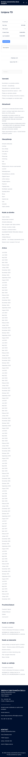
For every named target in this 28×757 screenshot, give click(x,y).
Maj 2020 (4, 435)
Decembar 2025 (6, 270)
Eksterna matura (6, 649)
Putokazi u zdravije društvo (9, 229)
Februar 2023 (5, 353)
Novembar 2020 (6, 420)
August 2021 (5, 398)
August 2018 (5, 488)
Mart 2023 (5, 350)
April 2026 (4, 260)
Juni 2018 (4, 493)
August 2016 (5, 548)
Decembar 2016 (6, 538)
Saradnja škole (6, 191)
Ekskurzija (4, 156)
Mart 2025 (5, 292)
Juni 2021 (4, 403)
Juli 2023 (4, 340)
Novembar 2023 (6, 330)
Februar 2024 (5, 322)
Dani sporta (5, 151)
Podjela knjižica (6, 181)
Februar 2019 (5, 473)
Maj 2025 (4, 287)
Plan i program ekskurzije (8, 654)
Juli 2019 (4, 460)
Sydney (19, 754)
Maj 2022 (4, 375)
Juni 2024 (4, 312)
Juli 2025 (4, 282)
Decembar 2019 (6, 448)
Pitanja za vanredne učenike (9, 93)
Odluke (4, 614)
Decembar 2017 (6, 508)
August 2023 (5, 338)
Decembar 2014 (6, 599)
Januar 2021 (5, 415)
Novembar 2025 (6, 272)
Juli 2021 (4, 400)
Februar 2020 (5, 443)
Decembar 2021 (6, 388)
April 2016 (4, 558)
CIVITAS (4, 146)
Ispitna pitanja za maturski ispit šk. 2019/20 (13, 644)
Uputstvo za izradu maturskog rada (11, 652)
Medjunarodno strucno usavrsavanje (11, 166)
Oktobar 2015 (5, 574)
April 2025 (4, 290)
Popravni (4, 184)
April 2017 (4, 528)
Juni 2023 (4, 343)
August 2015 (5, 579)
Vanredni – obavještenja (8, 85)
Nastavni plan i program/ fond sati (11, 242)
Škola (3, 194)
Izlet (3, 161)
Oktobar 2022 (5, 363)
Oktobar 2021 (5, 393)
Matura (4, 164)
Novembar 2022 (6, 360)
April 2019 (4, 468)
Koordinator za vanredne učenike (10, 83)
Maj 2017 (4, 526)
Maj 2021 (4, 405)
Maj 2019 (4, 466)
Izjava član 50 (13, 62)
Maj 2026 (4, 257)
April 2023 (4, 348)
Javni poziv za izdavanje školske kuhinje (12, 108)
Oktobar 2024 (5, 305)
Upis (3, 201)
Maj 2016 (4, 556)
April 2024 (4, 317)
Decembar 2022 (6, 358)
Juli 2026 (4, 252)
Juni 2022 (4, 373)
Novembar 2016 (6, 541)
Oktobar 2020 (5, 423)
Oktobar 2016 (5, 543)
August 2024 (5, 310)
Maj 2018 (4, 496)
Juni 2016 (4, 553)
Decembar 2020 (6, 418)
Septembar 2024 (6, 307)
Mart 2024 (5, 320)
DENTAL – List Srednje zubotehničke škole (13, 239)
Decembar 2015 (6, 568)
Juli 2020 (4, 430)
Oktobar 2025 (5, 275)
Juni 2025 (4, 285)
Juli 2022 (4, 370)
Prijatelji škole (5, 186)
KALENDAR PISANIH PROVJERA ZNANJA (12, 232)
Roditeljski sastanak (7, 189)
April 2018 (4, 498)
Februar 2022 (5, 383)
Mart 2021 (4, 410)
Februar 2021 (5, 413)
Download (6, 41)
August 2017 (5, 518)
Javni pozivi (5, 617)
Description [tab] (6, 47)
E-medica (4, 153)
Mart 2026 (5, 262)
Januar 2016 (5, 566)
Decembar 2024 (6, 300)
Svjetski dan (5, 199)
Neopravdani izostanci (8, 219)
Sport (3, 196)
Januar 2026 (5, 267)
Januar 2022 (5, 385)
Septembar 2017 (6, 516)
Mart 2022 (5, 380)
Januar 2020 (5, 445)
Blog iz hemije (5, 234)
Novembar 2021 (6, 390)
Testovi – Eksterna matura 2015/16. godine (13, 647)
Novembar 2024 (6, 302)
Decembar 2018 (6, 478)
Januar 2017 (5, 536)
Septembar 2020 (6, 425)
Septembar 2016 (6, 546)
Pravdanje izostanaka (7, 627)
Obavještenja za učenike (8, 174)
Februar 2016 (5, 563)
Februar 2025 (5, 295)
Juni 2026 (4, 255)
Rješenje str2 (14, 58)
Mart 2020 (5, 440)
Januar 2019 (5, 476)
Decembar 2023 (6, 327)
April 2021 (4, 408)
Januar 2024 (5, 325)
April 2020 (4, 438)
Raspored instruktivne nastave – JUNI (11, 90)
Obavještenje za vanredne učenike (11, 88)
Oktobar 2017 (5, 513)
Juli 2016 (4, 551)
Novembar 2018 (6, 481)
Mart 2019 (4, 471)
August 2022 (5, 368)
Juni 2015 (4, 584)
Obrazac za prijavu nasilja (8, 227)
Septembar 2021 (6, 395)
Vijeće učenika (5, 206)
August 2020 (5, 428)
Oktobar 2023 (5, 332)
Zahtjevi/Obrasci (6, 237)
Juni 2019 (4, 463)
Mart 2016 (4, 561)
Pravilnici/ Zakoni (6, 609)
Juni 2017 (4, 523)
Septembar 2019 (6, 456)
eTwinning (4, 159)
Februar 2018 (5, 503)
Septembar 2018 (6, 486)
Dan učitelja (5, 148)
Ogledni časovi (6, 176)
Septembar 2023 (6, 335)
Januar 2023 (5, 355)
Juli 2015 (4, 581)
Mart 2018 (4, 501)
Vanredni (4, 204)
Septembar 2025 (6, 277)
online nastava (5, 179)
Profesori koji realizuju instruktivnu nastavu (13, 95)
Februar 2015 (5, 594)
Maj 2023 (4, 345)
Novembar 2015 (6, 571)
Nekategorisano (6, 171)
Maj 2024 (4, 315)
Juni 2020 (4, 433)
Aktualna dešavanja (7, 143)
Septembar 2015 (6, 576)
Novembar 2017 (6, 511)
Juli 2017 (4, 521)
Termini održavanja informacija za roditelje (13, 629)
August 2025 (5, 280)
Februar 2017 (5, 533)
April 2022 (4, 378)
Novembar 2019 (6, 450)
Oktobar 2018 (5, 483)
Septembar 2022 (6, 365)
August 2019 (5, 458)
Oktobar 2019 (5, 453)
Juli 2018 (4, 491)
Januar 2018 (5, 506)
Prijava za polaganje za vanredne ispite (12, 98)
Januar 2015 (5, 596)
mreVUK (4, 169)
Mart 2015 (4, 591)
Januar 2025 (5, 297)
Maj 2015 (4, 586)
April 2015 (4, 589)
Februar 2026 (5, 265)
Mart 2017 (4, 531)
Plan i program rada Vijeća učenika (11, 224)
